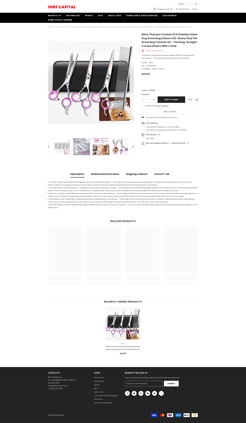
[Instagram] (134, 393)
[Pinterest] (141, 393)
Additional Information (105, 174)
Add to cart (171, 99)
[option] (91, 82)
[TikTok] (147, 393)
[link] (65, 279)
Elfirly (151, 62)
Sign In (195, 9)
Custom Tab (161, 174)
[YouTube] (154, 393)
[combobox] (185, 4)
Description (77, 174)
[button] (49, 147)
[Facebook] (127, 393)
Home (50, 27)
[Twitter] (161, 393)
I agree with (149, 106)
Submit (171, 383)
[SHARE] (195, 100)
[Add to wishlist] (190, 99)
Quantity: (145, 94)
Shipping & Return (137, 174)
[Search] (187, 4)
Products (59, 27)
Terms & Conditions (161, 106)
